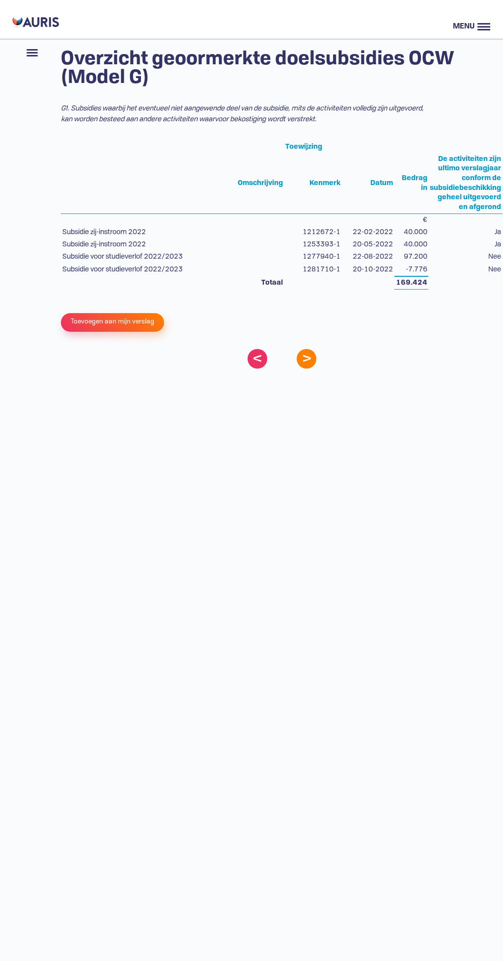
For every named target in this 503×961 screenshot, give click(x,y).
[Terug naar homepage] (34, 19)
